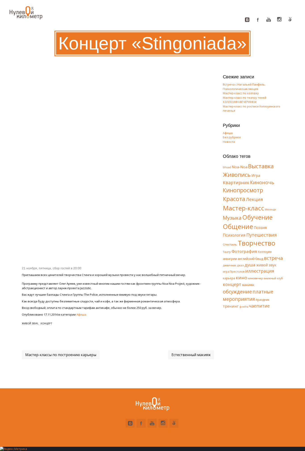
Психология (234, 235)
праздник (262, 299)
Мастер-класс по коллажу (241, 93)
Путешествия (261, 235)
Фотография (244, 251)
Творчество (256, 243)
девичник (229, 265)
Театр (227, 252)
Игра (255, 175)
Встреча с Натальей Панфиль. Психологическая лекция (244, 86)
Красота (234, 199)
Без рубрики (232, 137)
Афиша (81, 314)
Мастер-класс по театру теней (244, 98)
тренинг (231, 306)
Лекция (254, 199)
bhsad (227, 167)
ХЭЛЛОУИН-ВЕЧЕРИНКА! (240, 102)
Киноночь (262, 182)
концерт (46, 323)
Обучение (257, 217)
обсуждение (237, 291)
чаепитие (259, 306)
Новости (229, 142)
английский (246, 258)
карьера (229, 278)
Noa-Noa (239, 167)
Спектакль (230, 244)
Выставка (261, 166)
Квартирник (236, 183)
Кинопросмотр (243, 190)
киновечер (255, 278)
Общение (238, 226)
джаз (240, 265)
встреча (273, 258)
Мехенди (270, 209)
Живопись (237, 174)
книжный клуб (273, 278)
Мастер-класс (243, 208)
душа (249, 264)
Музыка (232, 217)
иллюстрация (259, 271)
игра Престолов (233, 272)
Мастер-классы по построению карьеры (60, 354)
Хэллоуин (265, 252)
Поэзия (260, 227)
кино (241, 277)
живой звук (30, 323)
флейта (243, 306)
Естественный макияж (191, 354)
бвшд (259, 258)
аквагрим (230, 258)
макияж (248, 284)
